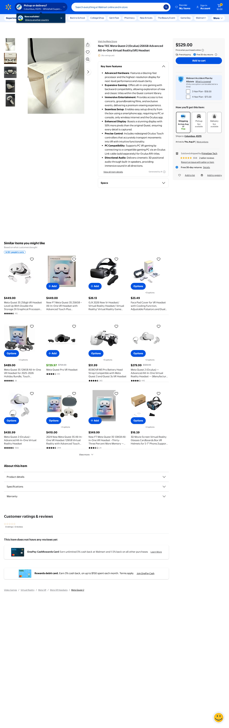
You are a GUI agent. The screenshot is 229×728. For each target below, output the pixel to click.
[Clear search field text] (158, 7)
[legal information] (202, 50)
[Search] (166, 7)
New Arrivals (146, 17)
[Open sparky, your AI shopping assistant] (219, 718)
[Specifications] (164, 486)
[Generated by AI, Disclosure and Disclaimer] (164, 172)
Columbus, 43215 (193, 136)
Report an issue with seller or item (197, 162)
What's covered (203, 81)
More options (202, 142)
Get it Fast (114, 17)
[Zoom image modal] (88, 59)
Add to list (190, 175)
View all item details (113, 171)
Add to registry (214, 175)
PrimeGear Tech (209, 153)
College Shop (97, 17)
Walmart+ (201, 17)
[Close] (62, 18)
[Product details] (164, 477)
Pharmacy (129, 17)
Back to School (77, 17)
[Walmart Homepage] (8, 7)
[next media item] (88, 72)
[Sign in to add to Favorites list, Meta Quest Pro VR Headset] (74, 326)
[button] (183, 7)
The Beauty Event (166, 17)
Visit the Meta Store (107, 41)
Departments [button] (13, 18)
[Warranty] (164, 496)
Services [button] (33, 18)
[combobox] (120, 7)
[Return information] (215, 54)
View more (84, 454)
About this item (15, 466)
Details (206, 167)
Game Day (186, 17)
